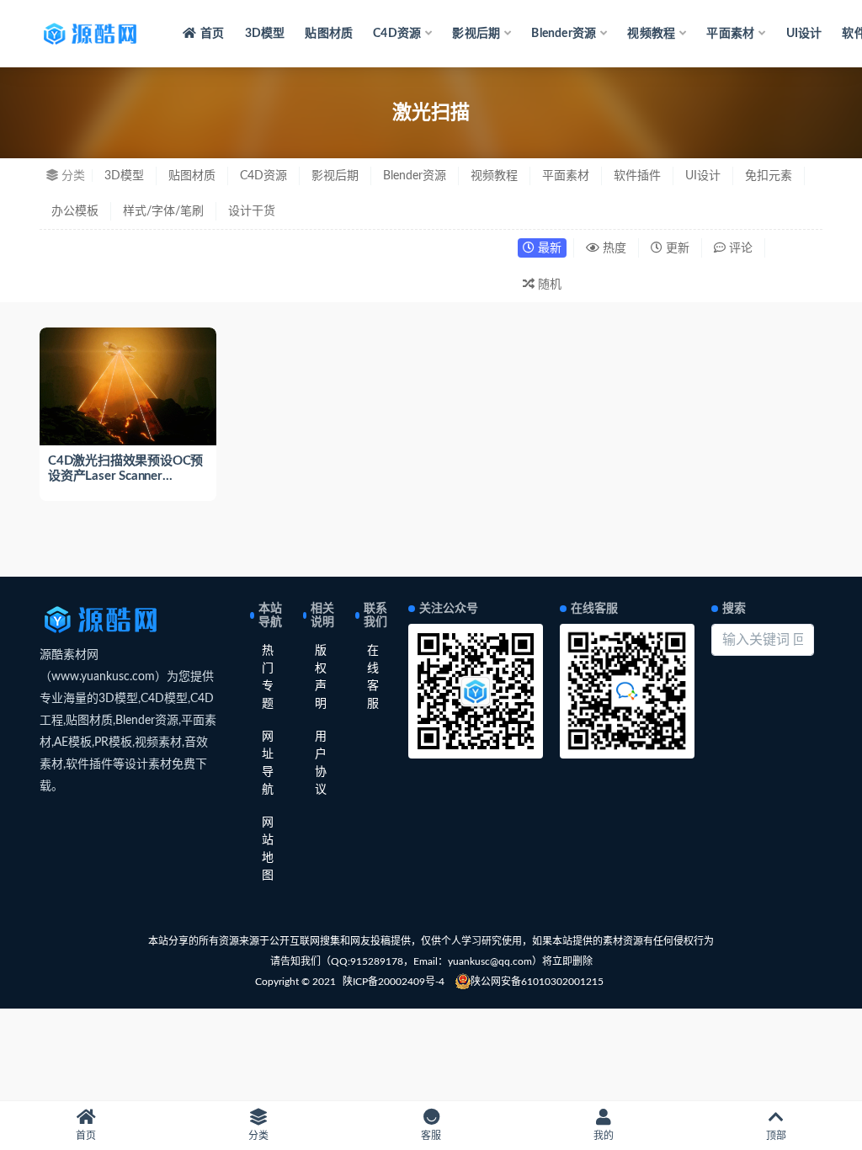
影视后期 (335, 176)
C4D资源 (263, 176)
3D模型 (265, 34)
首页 (212, 34)
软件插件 (637, 176)
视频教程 (494, 176)
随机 (548, 284)
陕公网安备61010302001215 (537, 982)
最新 (548, 248)
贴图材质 (329, 34)
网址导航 (268, 763)
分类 (258, 1136)
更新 (675, 248)
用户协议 (321, 763)
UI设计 (804, 34)
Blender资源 (414, 176)
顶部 (776, 1136)
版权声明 (321, 677)
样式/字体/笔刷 (163, 211)
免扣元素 (768, 176)
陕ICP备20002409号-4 (393, 982)
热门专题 (268, 677)
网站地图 (268, 849)
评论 (739, 248)
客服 (431, 1136)
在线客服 (373, 677)
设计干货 (251, 211)
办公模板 (74, 211)
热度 (612, 248)
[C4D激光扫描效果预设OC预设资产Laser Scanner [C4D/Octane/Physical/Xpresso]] (128, 386)
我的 (603, 1136)
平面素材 (565, 176)
